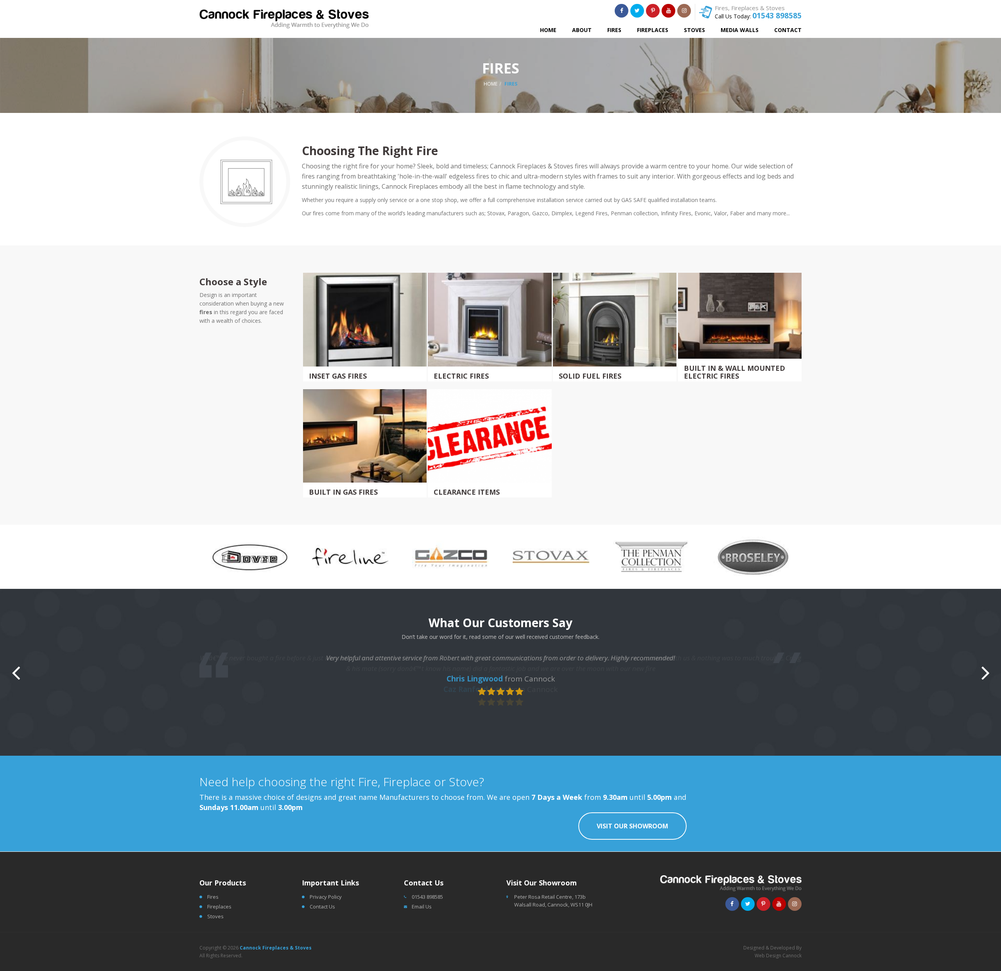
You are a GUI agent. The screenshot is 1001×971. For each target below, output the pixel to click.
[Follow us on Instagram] (684, 11)
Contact (788, 30)
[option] (283, 557)
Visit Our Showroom (632, 826)
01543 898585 (777, 16)
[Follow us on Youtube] (668, 11)
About (582, 30)
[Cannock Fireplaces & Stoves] (284, 19)
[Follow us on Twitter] (637, 11)
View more (365, 327)
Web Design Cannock (778, 955)
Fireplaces (652, 30)
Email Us (422, 906)
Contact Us (322, 906)
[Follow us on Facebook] (621, 11)
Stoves (694, 30)
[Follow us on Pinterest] (653, 11)
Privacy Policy (326, 896)
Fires (614, 30)
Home (548, 30)
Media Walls (740, 30)
